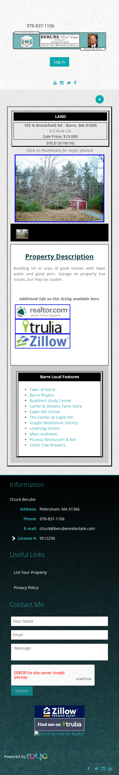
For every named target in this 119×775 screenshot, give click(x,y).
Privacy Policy (26, 587)
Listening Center (45, 428)
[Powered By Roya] (37, 756)
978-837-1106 (40, 26)
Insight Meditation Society (54, 422)
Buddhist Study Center (51, 400)
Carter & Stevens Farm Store (56, 406)
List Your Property (30, 572)
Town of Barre (42, 389)
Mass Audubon (44, 433)
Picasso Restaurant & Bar (53, 439)
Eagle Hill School (45, 411)
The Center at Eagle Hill (51, 417)
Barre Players (42, 395)
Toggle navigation (12, 13)
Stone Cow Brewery (47, 445)
